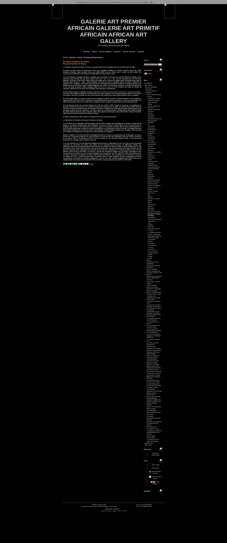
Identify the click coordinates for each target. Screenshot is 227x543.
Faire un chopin (153, 251)
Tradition (150, 225)
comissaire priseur (153, 229)
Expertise (151, 174)
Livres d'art (150, 414)
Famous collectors (129, 51)
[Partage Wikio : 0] (87, 164)
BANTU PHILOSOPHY (154, 412)
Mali (149, 195)
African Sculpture (152, 269)
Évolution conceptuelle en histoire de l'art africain (154, 423)
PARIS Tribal (151, 438)
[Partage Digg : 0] (73, 164)
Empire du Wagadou (154, 186)
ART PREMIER (151, 410)
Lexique (79, 57)
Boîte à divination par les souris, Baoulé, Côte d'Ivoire (154, 272)
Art (148, 124)
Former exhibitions (105, 51)
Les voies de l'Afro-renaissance (153, 343)
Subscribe (155, 453)
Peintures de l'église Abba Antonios (153, 353)
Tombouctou (152, 221)
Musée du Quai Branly (154, 350)
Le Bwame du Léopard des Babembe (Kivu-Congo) (154, 432)
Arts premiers (152, 143)
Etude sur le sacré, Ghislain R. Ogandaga (154, 288)
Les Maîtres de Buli (153, 429)
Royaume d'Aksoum (154, 212)
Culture (150, 170)
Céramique (151, 158)
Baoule (150, 154)
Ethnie (150, 172)
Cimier (150, 160)
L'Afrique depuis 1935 (154, 294)
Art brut (150, 135)
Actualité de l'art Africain (154, 391)
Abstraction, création (154, 98)
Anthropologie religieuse (152, 121)
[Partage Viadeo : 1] (70, 164)
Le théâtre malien (152, 387)
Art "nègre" (151, 141)
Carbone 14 (151, 156)
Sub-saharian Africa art (154, 371)
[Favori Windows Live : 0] (85, 164)
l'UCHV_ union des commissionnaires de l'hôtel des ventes (154, 236)
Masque (150, 197)
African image (151, 409)
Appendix (141, 51)
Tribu (149, 223)
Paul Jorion (155, 468)
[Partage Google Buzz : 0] (75, 164)
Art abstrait (151, 126)
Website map (148, 443)
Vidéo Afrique (151, 389)
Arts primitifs (151, 144)
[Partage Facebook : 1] (64, 164)
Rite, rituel (151, 210)
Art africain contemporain (152, 129)
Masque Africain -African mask (152, 394)
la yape (150, 256)
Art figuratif (151, 137)
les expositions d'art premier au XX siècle (153, 381)
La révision (151, 249)
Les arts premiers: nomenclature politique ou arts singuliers (154, 330)
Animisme (151, 115)
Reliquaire (151, 208)
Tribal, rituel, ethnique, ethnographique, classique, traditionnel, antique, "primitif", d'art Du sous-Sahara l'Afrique (154, 401)
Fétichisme (151, 193)
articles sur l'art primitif (154, 407)
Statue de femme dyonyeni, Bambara (153, 363)
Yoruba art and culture (154, 373)
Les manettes (152, 245)
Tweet (91, 164)
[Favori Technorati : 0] (83, 164)
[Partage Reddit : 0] (81, 164)
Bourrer (150, 241)
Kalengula (150, 416)
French (150, 73)
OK (151, 2)
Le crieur (150, 230)
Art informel (151, 139)
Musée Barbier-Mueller (156, 472)
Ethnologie (151, 176)
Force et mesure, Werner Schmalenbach (154, 291)
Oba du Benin (151, 436)
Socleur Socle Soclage (154, 95)
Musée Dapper (156, 483)
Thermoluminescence (155, 219)
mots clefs (151, 227)
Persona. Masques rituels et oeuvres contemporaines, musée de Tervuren (153, 358)
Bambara (151, 150)
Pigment (150, 206)
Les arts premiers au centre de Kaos (153, 326)
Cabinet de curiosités (154, 152)
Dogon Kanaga (151, 285)
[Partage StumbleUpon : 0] (79, 164)
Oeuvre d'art (151, 204)
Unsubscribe (155, 455)
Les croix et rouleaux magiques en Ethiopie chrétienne (154, 335)
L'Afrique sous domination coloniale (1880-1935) (153, 297)
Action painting (152, 102)
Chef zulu (150, 280)
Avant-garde (152, 148)
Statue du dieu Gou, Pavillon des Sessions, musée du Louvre (154, 367)
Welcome (86, 51)
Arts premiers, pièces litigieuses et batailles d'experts (153, 376)
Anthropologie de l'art (154, 119)
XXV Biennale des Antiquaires (152, 263)
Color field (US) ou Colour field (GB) (154, 168)
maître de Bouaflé (152, 441)
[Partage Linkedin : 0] (68, 164)
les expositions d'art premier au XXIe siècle (154, 384)
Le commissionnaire (154, 232)
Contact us (116, 508)
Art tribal (150, 146)
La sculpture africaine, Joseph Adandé (154, 319)
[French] (146, 73)
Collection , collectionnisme (153, 164)
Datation (150, 178)
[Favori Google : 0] (77, 164)
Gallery (94, 51)
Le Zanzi (150, 247)
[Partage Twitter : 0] (66, 164)
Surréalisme (151, 217)
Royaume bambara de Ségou (93, 57)
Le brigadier (151, 239)
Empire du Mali (152, 184)
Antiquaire (151, 117)
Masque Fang (151, 346)
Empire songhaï (153, 191)
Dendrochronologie (154, 180)
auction (150, 258)
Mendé (150, 200)
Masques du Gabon (154, 199)
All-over (150, 113)
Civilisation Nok (153, 161)
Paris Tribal (155, 465)
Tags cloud (147, 445)
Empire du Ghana (153, 182)
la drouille (151, 243)
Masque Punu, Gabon (154, 348)
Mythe (150, 202)
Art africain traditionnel (151, 132)
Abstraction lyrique (154, 100)
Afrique (150, 104)
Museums (117, 51)
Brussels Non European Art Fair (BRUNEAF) (154, 277)
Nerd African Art (152, 427)
